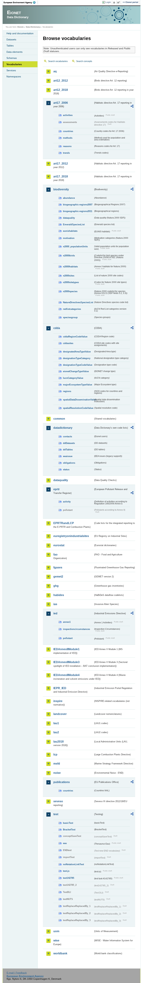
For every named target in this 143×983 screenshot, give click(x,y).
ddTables (68, 449)
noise (57, 772)
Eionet (20, 27)
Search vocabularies (58, 61)
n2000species (70, 291)
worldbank (60, 953)
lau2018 (58, 741)
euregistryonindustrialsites (71, 536)
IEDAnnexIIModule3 (66, 662)
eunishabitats (70, 231)
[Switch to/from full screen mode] (119, 2)
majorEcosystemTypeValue (77, 384)
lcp (55, 754)
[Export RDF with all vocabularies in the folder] (132, 107)
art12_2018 (60, 89)
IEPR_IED (59, 688)
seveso (58, 801)
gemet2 (58, 576)
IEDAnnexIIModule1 (66, 649)
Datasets (11, 39)
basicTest (68, 823)
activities (68, 115)
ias (55, 604)
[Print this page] (115, 2)
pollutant (68, 638)
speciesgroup (70, 317)
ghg (56, 585)
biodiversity (61, 189)
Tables (10, 45)
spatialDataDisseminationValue (78, 399)
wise (56, 940)
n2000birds (69, 255)
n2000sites (68, 275)
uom (56, 931)
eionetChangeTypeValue (76, 371)
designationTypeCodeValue (77, 365)
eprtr (56, 489)
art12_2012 (60, 80)
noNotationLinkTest (73, 864)
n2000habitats (70, 266)
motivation (68, 238)
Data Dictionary (33, 27)
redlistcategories (72, 309)
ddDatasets (69, 443)
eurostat (58, 545)
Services (11, 70)
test (55, 814)
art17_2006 (60, 102)
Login (108, 2)
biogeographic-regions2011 (77, 211)
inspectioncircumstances (76, 629)
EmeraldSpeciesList (74, 224)
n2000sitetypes (71, 282)
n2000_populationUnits (75, 246)
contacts (67, 436)
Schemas (11, 58)
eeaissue (67, 456)
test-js (66, 871)
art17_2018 (60, 176)
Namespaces (13, 76)
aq (55, 71)
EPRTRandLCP (63, 523)
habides (58, 595)
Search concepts (84, 61)
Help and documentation (19, 33)
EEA (21, 2)
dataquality (69, 218)
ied (55, 613)
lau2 (56, 732)
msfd (56, 763)
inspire (57, 701)
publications (61, 782)
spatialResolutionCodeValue (78, 408)
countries (68, 131)
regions (67, 391)
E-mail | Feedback (17, 972)
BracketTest (69, 829)
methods (67, 138)
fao (55, 554)
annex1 (67, 622)
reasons (67, 146)
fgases (57, 567)
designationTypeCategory (76, 358)
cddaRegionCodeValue (75, 336)
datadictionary (62, 427)
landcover (60, 713)
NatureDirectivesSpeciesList (78, 302)
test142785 (68, 878)
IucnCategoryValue (73, 378)
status (66, 469)
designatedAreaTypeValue (77, 351)
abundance (69, 198)
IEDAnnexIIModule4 (66, 675)
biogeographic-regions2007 (77, 204)
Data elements (14, 51)
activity (67, 501)
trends (66, 153)
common (59, 418)
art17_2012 (60, 163)
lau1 (56, 723)
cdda (56, 328)
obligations (69, 463)
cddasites (68, 343)
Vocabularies (14, 64)
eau (65, 843)
